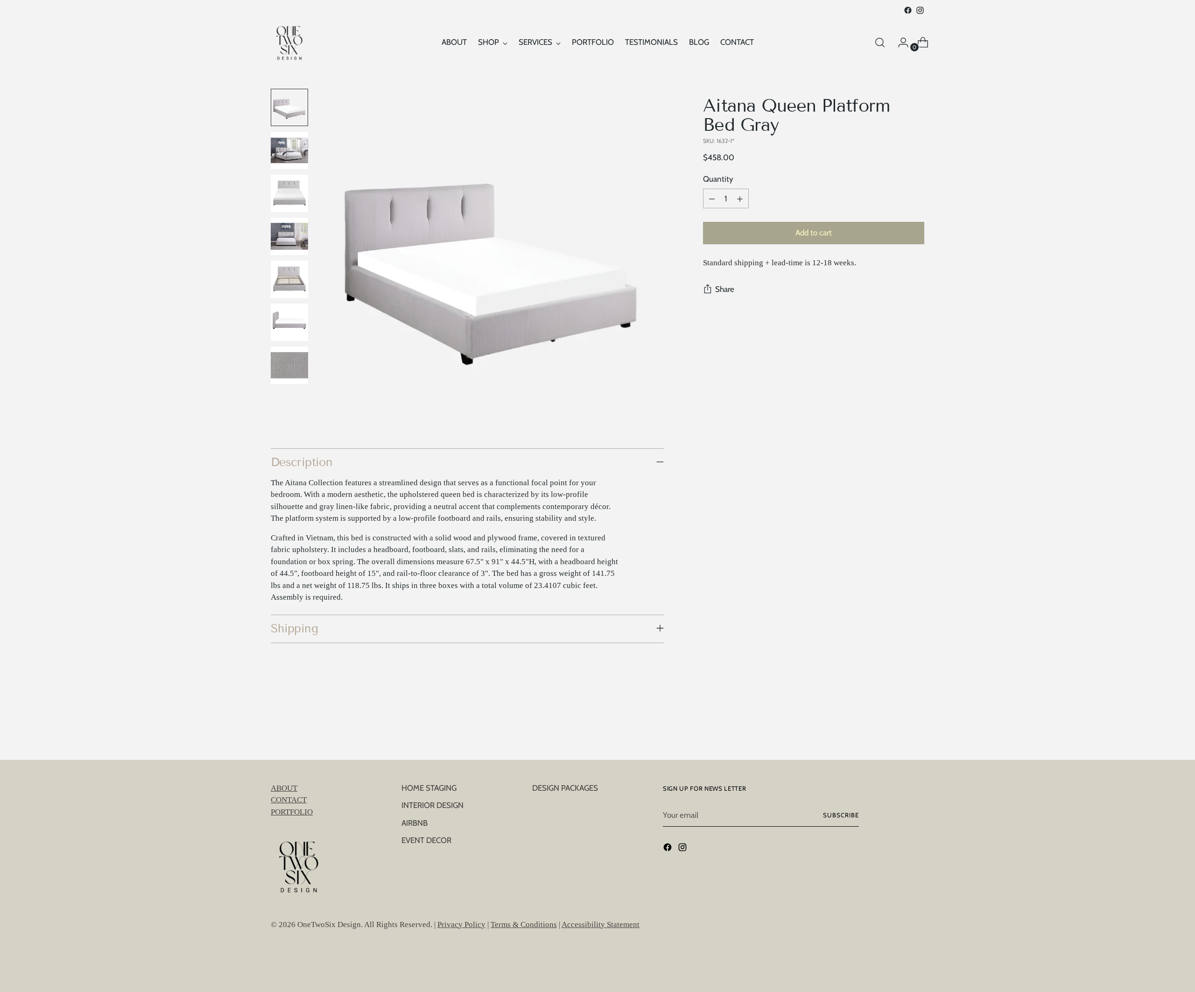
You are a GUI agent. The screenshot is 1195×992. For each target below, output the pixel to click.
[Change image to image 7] (289, 365)
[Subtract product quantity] (711, 199)
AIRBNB (414, 823)
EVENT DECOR (426, 840)
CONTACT (289, 799)
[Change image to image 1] (289, 107)
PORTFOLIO (292, 812)
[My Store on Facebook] (908, 10)
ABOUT (284, 788)
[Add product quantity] (739, 199)
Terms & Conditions (524, 924)
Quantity (718, 179)
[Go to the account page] (899, 42)
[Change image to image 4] (289, 236)
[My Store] (289, 42)
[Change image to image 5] (289, 279)
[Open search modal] (880, 42)
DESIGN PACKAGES (565, 788)
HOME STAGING (429, 788)
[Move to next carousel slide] (916, 728)
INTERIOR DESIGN (432, 805)
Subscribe (841, 815)
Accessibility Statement (601, 924)
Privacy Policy (461, 924)
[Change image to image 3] (289, 193)
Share (724, 289)
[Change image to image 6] (289, 322)
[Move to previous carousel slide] (895, 728)
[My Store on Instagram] (920, 10)
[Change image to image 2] (289, 150)
